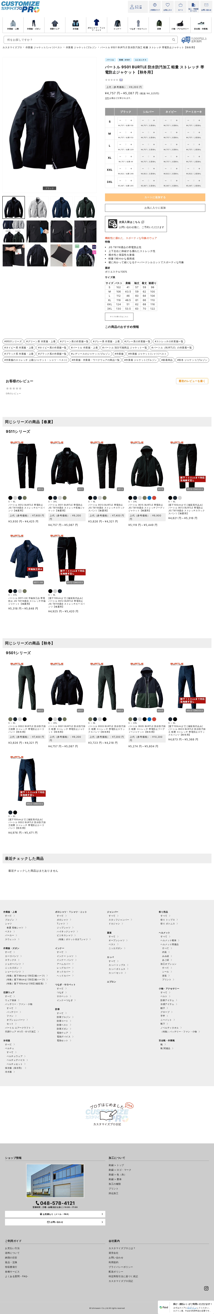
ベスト (8, 931)
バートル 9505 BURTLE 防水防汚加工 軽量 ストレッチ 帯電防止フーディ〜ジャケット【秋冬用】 (147, 729)
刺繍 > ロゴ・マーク (120, 1169)
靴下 (162, 1023)
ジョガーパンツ (13, 964)
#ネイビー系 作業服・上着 (19, 347)
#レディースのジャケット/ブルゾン (90, 353)
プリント (166, 979)
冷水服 (8, 1071)
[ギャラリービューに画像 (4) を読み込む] (61, 207)
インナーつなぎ (65, 1000)
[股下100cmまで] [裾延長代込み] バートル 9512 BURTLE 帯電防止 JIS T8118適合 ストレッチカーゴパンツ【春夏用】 (66, 602)
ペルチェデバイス (16, 1060)
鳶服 (109, 932)
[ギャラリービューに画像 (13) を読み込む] (85, 255)
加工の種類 (115, 1183)
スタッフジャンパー (119, 919)
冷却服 (76, 29)
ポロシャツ (62, 919)
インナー (117, 29)
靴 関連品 (165, 1048)
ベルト (163, 996)
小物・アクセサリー (180, 29)
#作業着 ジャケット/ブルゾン (140, 359)
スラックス (10, 960)
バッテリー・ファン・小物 (18, 1004)
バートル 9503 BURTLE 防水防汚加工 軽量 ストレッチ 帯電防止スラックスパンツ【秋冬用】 (107, 729)
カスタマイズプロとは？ (122, 1248)
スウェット (10, 939)
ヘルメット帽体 (168, 940)
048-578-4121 (57, 1203)
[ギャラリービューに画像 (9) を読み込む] (85, 231)
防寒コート (62, 1020)
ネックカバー (64, 971)
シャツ (8, 923)
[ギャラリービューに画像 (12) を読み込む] (61, 255)
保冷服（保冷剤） (14, 1068)
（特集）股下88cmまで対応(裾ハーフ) (25, 975)
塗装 (164, 975)
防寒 (159, 29)
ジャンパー (112, 911)
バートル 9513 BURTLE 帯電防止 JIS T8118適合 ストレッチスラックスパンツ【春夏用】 (106, 507)
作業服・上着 (13, 29)
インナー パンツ (65, 960)
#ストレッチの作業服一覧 (169, 341)
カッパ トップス (117, 965)
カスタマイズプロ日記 (121, 1281)
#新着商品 (167, 359)
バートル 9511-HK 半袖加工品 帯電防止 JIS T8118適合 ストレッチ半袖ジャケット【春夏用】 (26, 601)
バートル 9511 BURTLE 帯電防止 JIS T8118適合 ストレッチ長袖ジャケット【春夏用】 (66, 507)
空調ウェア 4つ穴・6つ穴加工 (20, 1031)
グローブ (165, 1012)
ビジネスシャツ (65, 935)
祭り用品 (163, 911)
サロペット (62, 996)
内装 (164, 952)
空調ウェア (55, 29)
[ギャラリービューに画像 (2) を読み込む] (14, 207)
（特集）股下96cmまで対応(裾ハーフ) (25, 979)
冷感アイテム (167, 1004)
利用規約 (113, 1262)
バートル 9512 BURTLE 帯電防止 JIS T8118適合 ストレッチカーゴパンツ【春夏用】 (26, 507)
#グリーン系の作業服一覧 (74, 341)
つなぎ (60, 992)
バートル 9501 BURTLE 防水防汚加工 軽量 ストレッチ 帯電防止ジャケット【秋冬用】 (66, 729)
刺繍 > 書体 (115, 1179)
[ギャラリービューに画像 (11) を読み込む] (37, 255)
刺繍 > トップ (116, 1165)
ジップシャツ (64, 927)
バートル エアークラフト (18, 1027)
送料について (12, 1252)
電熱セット (62, 1040)
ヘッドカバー (64, 975)
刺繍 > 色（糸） (117, 1174)
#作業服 (119, 353)
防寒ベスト (62, 1025)
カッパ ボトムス (117, 969)
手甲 (162, 1015)
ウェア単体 (10, 1000)
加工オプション (168, 964)
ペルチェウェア (15, 1056)
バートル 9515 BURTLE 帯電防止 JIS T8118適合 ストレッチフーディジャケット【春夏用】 (146, 507)
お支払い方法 (12, 1248)
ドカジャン (114, 923)
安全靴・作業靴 (201, 29)
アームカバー (64, 964)
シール (165, 971)
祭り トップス (167, 919)
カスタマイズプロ (12, 47)
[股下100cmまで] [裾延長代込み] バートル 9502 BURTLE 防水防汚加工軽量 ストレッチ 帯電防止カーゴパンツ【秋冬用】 (27, 823)
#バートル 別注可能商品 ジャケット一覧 (124, 347)
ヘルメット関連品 (169, 944)
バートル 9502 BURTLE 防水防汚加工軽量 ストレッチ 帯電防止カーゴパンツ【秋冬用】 (27, 729)
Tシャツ (61, 923)
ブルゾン (9, 919)
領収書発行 (11, 1266)
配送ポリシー (116, 1271)
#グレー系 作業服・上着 (106, 341)
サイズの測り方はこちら (119, 316)
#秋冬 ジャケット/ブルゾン (192, 359)
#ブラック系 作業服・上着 (19, 353)
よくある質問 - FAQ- (16, 1276)
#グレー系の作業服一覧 (137, 341)
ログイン (192, 1307)
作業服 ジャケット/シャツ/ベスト (44, 47)
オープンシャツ (117, 940)
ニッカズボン (12, 967)
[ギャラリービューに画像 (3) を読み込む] (37, 207)
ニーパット (166, 1019)
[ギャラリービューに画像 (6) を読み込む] (14, 231)
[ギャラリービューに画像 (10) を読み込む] (14, 255)
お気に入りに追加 (155, 207)
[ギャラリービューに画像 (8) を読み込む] (61, 231)
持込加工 (113, 1193)
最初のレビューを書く (192, 381)
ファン (10, 1015)
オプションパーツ (16, 1019)
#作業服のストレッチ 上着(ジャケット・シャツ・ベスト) (35, 359)
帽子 (162, 1008)
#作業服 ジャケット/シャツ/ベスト (147, 353)
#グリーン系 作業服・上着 (41, 341)
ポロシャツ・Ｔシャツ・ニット (96, 29)
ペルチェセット (15, 1064)
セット (10, 1023)
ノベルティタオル (169, 1027)
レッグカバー (64, 967)
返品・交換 (11, 1262)
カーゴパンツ (12, 956)
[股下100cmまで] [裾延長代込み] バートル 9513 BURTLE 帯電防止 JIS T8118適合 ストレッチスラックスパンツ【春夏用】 (186, 509)
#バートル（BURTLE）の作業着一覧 (171, 347)
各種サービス (12, 1271)
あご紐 (165, 960)
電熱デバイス (64, 1036)
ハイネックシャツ (66, 931)
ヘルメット (164, 932)
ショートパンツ (13, 971)
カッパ (110, 957)
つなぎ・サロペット (138, 29)
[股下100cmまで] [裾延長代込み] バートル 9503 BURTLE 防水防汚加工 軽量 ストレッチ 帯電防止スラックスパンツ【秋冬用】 (187, 730)
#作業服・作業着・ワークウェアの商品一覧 (96, 359)
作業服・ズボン (34, 29)
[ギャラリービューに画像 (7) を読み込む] (37, 231)
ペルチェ (9, 1048)
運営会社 (113, 1252)
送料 (107, 98)
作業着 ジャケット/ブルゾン (81, 47)
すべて (8, 915)
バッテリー (12, 1012)
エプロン (111, 981)
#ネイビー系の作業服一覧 (52, 347)
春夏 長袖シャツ (15, 927)
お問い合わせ (116, 1257)
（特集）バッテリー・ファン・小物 (178, 1031)
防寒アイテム (167, 1000)
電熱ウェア (62, 1032)
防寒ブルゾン (64, 1017)
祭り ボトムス (167, 923)
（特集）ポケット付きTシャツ (72, 939)
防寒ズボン (62, 1028)
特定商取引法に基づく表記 (123, 1276)
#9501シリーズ (13, 341)
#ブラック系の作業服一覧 (52, 353)
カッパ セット (116, 972)
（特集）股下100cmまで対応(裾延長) (24, 983)
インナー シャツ (65, 956)
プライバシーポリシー (121, 1266)
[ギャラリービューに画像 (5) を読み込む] (85, 207)
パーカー (9, 935)
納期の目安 (11, 1257)
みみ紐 (165, 956)
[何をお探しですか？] (173, 39)
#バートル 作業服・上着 (84, 347)
